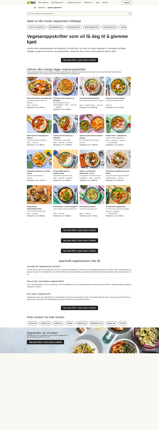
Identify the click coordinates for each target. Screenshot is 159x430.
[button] (36, 27)
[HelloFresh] (31, 2)
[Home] (35, 8)
